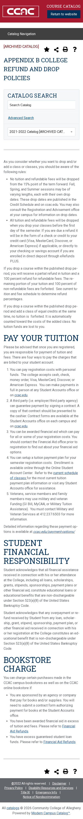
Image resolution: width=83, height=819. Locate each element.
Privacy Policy (13, 788)
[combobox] (41, 131)
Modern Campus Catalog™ (50, 813)
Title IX (25, 792)
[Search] (70, 104)
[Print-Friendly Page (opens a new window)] (65, 49)
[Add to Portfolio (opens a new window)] (46, 49)
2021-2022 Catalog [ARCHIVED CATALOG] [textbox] (41, 132)
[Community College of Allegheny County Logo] (21, 11)
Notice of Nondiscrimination (41, 797)
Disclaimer (59, 783)
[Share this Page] (56, 49)
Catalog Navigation (22, 34)
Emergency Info (46, 792)
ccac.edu (20, 395)
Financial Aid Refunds (59, 742)
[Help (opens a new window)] (74, 49)
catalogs (13, 808)
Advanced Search (21, 118)
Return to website (64, 14)
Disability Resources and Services (51, 788)
